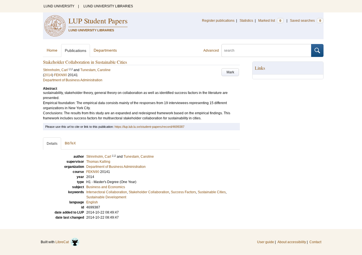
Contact (315, 242)
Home (52, 50)
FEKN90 (60, 75)
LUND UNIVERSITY (59, 6)
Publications (75, 50)
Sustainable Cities (212, 192)
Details (52, 144)
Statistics (246, 21)
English (92, 202)
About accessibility (291, 242)
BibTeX (70, 143)
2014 (48, 75)
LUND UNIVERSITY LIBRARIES (108, 6)
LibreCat (62, 242)
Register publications (218, 21)
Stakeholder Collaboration (149, 192)
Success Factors (183, 192)
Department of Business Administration (72, 80)
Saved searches (305, 21)
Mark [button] (230, 72)
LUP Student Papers (98, 20)
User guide (265, 242)
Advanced (211, 50)
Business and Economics (105, 187)
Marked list (269, 21)
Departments (105, 50)
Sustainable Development (106, 197)
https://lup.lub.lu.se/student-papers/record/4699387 (149, 126)
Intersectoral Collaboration (106, 192)
